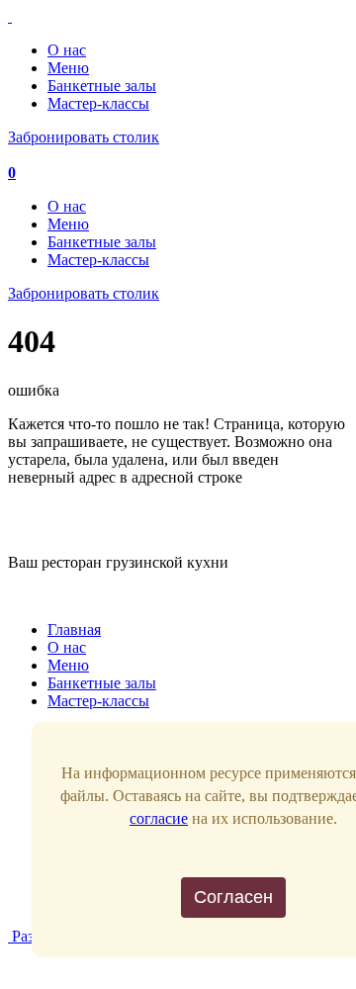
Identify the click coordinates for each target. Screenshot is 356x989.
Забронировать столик (83, 137)
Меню (68, 67)
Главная (74, 629)
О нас (66, 50)
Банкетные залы (101, 85)
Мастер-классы (98, 103)
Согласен (233, 897)
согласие (159, 818)
